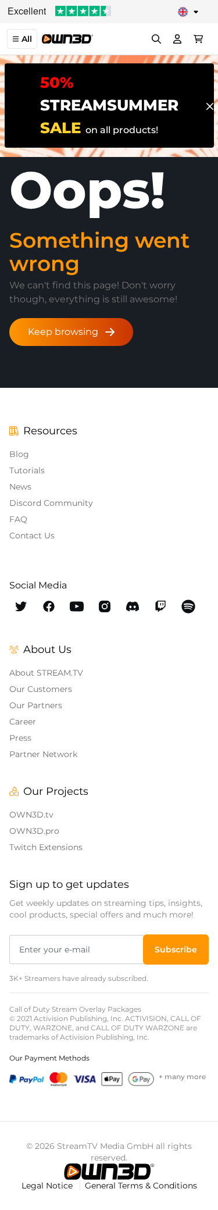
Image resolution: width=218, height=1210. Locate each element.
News (20, 486)
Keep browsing (63, 331)
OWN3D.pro (34, 831)
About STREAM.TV (46, 673)
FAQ (18, 519)
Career (22, 721)
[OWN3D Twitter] (21, 606)
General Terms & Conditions (141, 1185)
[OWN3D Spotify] (188, 606)
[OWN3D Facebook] (48, 606)
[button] (176, 949)
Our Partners (35, 705)
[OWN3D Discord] (132, 606)
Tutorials (27, 470)
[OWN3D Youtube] (76, 606)
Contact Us (32, 535)
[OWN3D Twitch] (160, 606)
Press (20, 738)
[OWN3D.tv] (109, 1171)
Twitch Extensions (46, 847)
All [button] (27, 39)
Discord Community (51, 503)
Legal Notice (48, 1185)
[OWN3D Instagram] (104, 606)
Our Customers (40, 689)
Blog (19, 454)
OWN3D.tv (31, 814)
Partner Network (43, 754)
